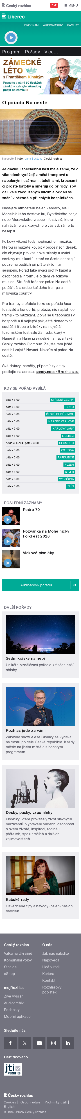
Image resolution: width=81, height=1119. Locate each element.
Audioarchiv (53, 25)
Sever (69, 472)
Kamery (73, 25)
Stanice (10, 967)
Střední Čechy (62, 399)
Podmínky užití (56, 1102)
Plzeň (69, 464)
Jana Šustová (34, 158)
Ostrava (67, 450)
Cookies (10, 1102)
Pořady (32, 52)
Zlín (71, 486)
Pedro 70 (31, 509)
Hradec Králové (61, 421)
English (9, 1106)
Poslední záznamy (23, 503)
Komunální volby (18, 960)
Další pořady (18, 607)
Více (51, 52)
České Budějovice (60, 414)
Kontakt (48, 980)
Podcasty (12, 1010)
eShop (9, 974)
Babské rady (17, 899)
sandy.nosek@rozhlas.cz (57, 372)
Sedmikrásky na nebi (25, 658)
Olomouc (66, 443)
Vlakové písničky (38, 553)
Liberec (68, 435)
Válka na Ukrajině (18, 953)
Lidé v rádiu (52, 967)
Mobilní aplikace (17, 1016)
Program (31, 25)
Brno (70, 407)
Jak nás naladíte (55, 953)
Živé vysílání (14, 996)
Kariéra (48, 974)
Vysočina (66, 479)
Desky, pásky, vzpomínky (29, 812)
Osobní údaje (30, 1102)
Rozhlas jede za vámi (26, 730)
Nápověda (50, 960)
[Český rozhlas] (16, 5)
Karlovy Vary (63, 428)
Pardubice (66, 457)
